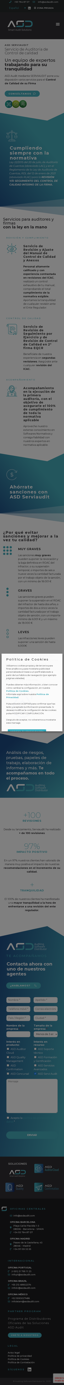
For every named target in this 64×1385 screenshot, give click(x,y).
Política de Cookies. (17, 691)
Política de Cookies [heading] (27, 659)
